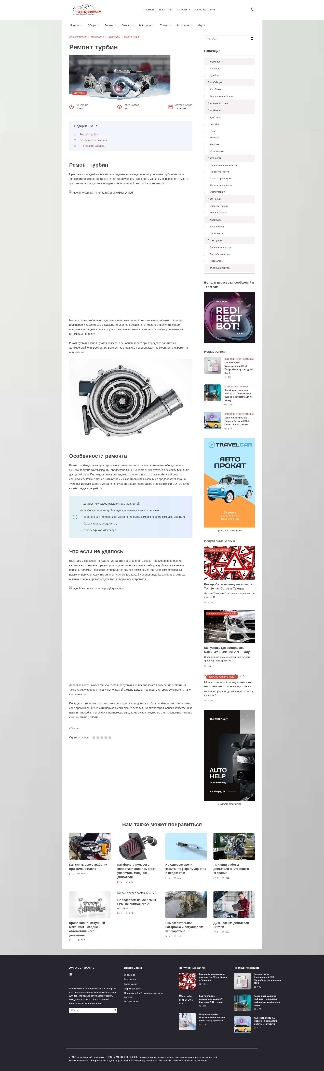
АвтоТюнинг (214, 198)
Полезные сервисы (219, 267)
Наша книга (216, 233)
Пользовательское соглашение (190, 1060)
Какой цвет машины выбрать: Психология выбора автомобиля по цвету (238, 395)
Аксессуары (145, 25)
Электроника (217, 151)
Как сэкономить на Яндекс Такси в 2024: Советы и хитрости (237, 421)
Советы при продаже (221, 185)
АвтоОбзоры (215, 82)
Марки (201, 25)
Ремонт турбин (88, 134)
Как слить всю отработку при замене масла (88, 867)
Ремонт (109, 25)
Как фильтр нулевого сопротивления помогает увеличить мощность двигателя (136, 871)
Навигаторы (216, 261)
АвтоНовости (215, 61)
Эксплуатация (217, 192)
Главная (148, 9)
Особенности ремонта (93, 140)
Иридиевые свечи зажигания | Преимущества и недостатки (185, 869)
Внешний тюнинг (219, 206)
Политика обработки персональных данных (143, 995)
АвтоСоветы (215, 158)
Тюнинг (164, 25)
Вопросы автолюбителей (224, 165)
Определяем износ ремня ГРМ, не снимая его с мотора (136, 904)
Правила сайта (132, 1001)
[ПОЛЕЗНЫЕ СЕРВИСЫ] (229, 562)
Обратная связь (205, 9)
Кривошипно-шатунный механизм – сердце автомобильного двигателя (87, 929)
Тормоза (214, 137)
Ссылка (74, 470)
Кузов (213, 131)
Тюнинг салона (218, 212)
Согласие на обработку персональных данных (145, 1060)
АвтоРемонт (215, 110)
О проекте (184, 9)
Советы (126, 25)
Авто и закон (217, 226)
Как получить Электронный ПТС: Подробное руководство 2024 (239, 367)
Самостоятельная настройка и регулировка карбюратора (184, 927)
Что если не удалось (92, 145)
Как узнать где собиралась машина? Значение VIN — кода (227, 650)
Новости (74, 25)
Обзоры (92, 25)
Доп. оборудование (220, 254)
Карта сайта (130, 984)
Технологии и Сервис (222, 96)
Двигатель (79, 93)
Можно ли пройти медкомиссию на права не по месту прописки (228, 684)
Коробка (214, 124)
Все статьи (165, 9)
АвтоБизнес (216, 89)
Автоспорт (215, 68)
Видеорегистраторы (221, 247)
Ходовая (214, 144)
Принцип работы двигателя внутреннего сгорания (231, 869)
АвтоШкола (183, 25)
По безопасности (219, 171)
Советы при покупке (221, 178)
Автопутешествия (218, 103)
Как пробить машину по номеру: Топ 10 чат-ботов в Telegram (228, 586)
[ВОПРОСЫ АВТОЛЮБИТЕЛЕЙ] (229, 626)
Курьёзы (214, 75)
